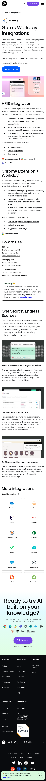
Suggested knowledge (17, 228)
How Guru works (8, 671)
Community (21, 687)
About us (5, 714)
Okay (40, 775)
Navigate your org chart (10, 253)
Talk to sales (33, 3)
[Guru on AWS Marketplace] (23, 730)
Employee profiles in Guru (11, 256)
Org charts (12, 154)
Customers (21, 671)
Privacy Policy (7, 777)
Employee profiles (15, 151)
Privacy (36, 753)
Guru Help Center (35, 667)
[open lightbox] (23, 86)
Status (33, 673)
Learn (19, 666)
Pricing (4, 666)
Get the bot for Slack (9, 263)
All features (6, 682)
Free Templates (7, 732)
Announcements (15, 147)
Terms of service (13, 753)
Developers (21, 682)
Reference (20, 677)
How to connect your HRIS (11, 250)
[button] (42, 3)
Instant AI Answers (16, 225)
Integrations (6, 677)
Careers (5, 708)
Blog (18, 693)
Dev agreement (26, 753)
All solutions (6, 687)
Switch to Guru (7, 726)
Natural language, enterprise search (23, 222)
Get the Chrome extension (11, 272)
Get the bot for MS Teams (11, 266)
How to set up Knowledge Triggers (14, 275)
